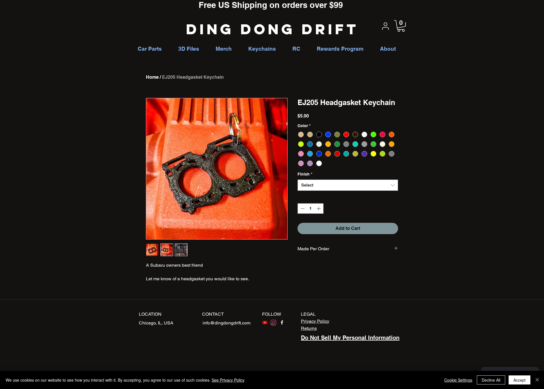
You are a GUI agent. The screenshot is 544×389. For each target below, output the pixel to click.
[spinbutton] (310, 208)
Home (152, 77)
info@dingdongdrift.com (226, 323)
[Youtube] (265, 322)
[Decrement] (301, 208)
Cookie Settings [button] (458, 380)
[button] (401, 26)
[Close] (537, 379)
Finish (305, 174)
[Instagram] (273, 322)
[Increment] (319, 208)
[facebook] (282, 322)
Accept (519, 380)
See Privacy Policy (228, 380)
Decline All (491, 380)
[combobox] (348, 185)
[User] (385, 26)
